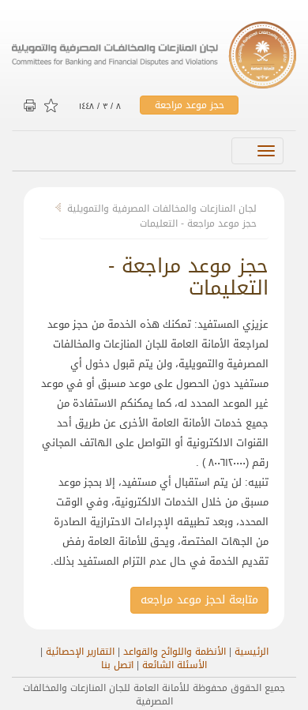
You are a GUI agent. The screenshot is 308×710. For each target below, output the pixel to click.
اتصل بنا (117, 665)
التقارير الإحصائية (80, 651)
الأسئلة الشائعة (174, 665)
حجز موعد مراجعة (189, 105)
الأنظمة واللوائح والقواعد (174, 651)
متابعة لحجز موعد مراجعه (199, 599)
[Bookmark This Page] (52, 106)
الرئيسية (252, 651)
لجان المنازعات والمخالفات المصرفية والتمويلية (162, 208)
